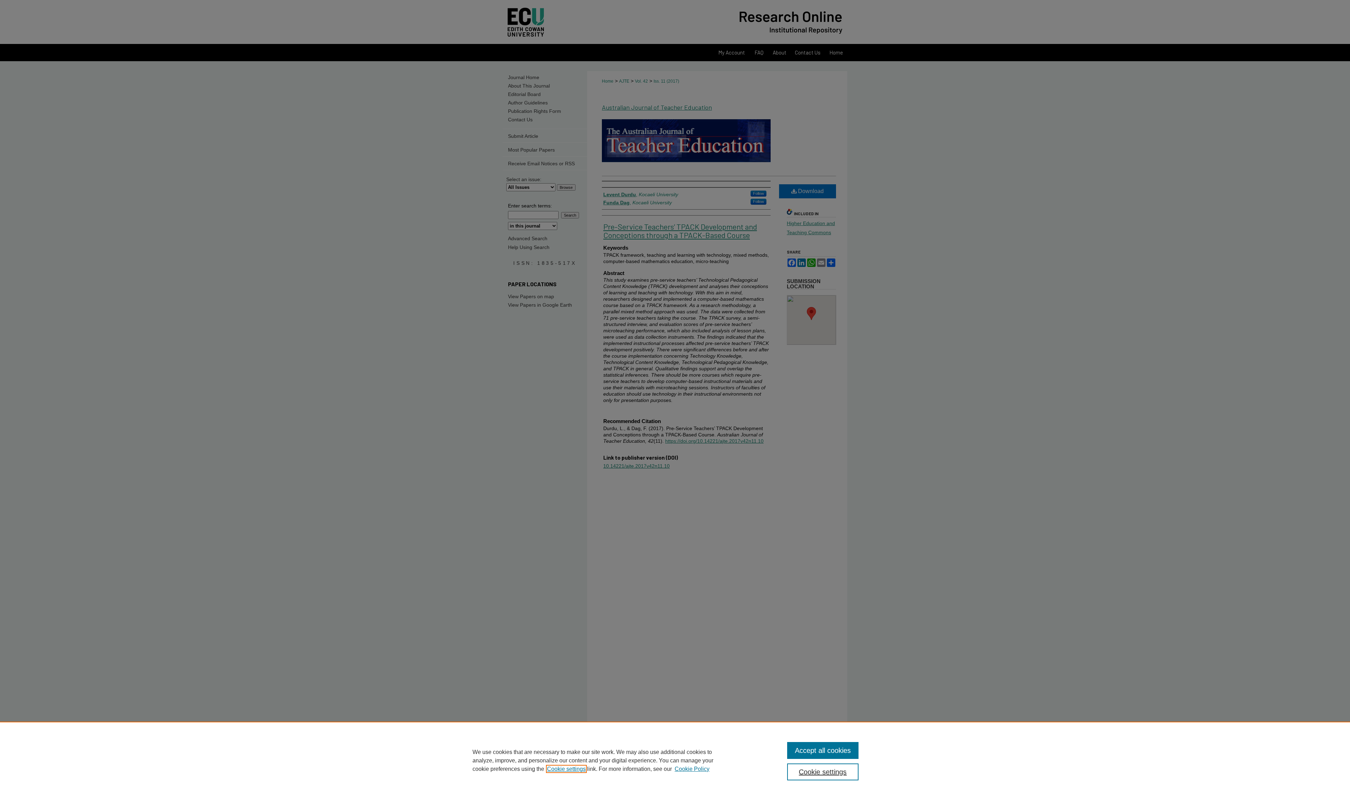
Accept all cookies (823, 750)
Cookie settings (566, 769)
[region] (675, 760)
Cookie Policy (692, 769)
